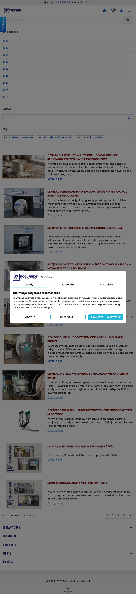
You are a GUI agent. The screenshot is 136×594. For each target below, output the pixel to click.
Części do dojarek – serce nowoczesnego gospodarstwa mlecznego (90, 412)
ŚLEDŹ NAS (8, 562)
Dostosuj (66, 317)
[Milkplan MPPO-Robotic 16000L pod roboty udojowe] (23, 239)
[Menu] (130, 10)
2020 (5, 82)
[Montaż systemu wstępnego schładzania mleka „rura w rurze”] (23, 385)
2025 (5, 48)
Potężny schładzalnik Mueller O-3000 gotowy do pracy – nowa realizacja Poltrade (89, 266)
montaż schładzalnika (89, 137)
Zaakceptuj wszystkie (106, 317)
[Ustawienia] (121, 10)
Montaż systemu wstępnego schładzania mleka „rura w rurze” (87, 376)
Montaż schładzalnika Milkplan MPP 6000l (77, 483)
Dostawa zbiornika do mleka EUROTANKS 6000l (80, 446)
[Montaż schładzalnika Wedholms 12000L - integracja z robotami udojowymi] (23, 203)
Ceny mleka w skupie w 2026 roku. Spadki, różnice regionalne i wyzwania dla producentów (82, 157)
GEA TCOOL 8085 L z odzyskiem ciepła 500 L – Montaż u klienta (85, 339)
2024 (5, 55)
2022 (5, 68)
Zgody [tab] (29, 284)
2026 (5, 41)
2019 (5, 89)
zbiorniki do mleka (61, 137)
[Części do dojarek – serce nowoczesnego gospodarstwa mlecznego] (23, 421)
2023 (5, 62)
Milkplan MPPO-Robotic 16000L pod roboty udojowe (85, 228)
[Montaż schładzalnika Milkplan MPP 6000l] (23, 494)
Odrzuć (30, 317)
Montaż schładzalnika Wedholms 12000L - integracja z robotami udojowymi (87, 194)
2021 (5, 75)
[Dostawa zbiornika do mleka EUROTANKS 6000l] (23, 458)
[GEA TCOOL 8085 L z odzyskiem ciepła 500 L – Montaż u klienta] (23, 348)
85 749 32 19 (65, 2)
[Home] (104, 10)
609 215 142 (85, 2)
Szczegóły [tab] (68, 284)
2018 (5, 96)
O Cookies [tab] (106, 284)
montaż (41, 137)
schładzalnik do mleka (19, 137)
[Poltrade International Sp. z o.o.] (12, 10)
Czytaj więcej (55, 178)
